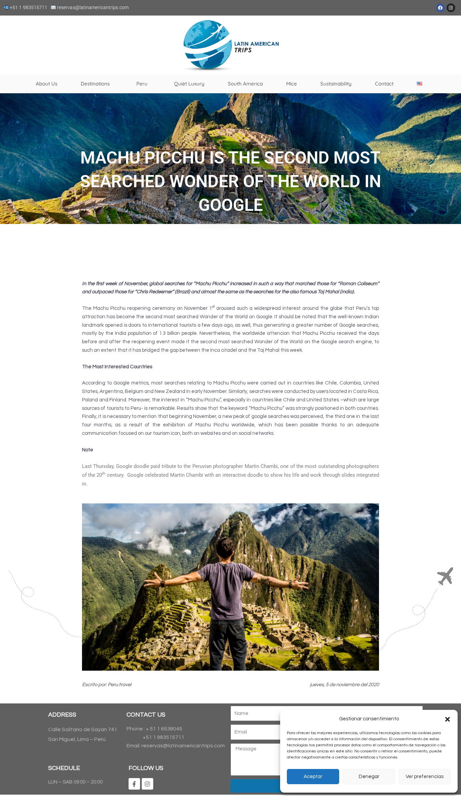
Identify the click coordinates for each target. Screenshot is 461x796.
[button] (447, 719)
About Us (46, 83)
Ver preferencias (424, 776)
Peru (141, 83)
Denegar (369, 776)
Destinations (95, 83)
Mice (291, 83)
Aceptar (313, 776)
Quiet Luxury (189, 83)
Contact (384, 83)
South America (245, 83)
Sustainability (336, 83)
